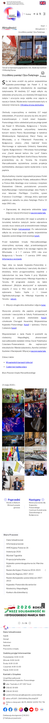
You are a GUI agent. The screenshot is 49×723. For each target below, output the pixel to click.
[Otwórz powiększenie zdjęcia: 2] (36, 395)
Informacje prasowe (15, 544)
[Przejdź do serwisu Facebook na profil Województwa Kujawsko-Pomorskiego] (5, 709)
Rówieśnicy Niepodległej (17, 588)
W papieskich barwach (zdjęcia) (19, 362)
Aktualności (40, 29)
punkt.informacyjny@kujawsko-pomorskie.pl (24, 695)
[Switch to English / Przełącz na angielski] (43, 2)
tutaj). (37, 236)
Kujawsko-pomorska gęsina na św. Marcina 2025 (24, 564)
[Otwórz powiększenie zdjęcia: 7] (13, 439)
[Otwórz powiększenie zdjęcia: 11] (13, 468)
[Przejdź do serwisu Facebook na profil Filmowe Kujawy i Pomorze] (16, 709)
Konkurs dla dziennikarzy (17, 592)
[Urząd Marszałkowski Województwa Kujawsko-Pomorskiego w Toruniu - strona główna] (12, 13)
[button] (24, 610)
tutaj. (43, 305)
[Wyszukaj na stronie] (24, 14)
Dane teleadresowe (14, 540)
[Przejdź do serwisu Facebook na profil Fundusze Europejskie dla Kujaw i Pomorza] (10, 709)
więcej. (13, 299)
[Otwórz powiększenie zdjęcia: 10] (36, 453)
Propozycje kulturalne (15, 559)
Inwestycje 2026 (13, 551)
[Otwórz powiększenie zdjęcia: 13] (13, 482)
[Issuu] (36, 709)
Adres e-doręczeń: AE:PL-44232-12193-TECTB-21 (25, 703)
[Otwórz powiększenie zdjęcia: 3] (13, 410)
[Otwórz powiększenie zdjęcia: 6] (36, 424)
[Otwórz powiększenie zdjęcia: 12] (36, 468)
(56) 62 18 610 (12, 691)
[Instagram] (21, 709)
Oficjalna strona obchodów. (32, 105)
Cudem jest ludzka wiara (16, 367)
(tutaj (43, 318)
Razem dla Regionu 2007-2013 (19, 574)
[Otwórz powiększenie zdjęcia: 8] (36, 439)
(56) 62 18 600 (12, 687)
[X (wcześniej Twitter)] (26, 709)
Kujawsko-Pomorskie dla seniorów (21, 584)
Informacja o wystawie (12, 259)
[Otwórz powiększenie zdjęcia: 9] (13, 453)
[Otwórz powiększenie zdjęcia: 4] (36, 410)
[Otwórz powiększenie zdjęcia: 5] (13, 424)
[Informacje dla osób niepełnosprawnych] (38, 14)
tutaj (44, 209)
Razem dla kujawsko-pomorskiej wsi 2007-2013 (24, 579)
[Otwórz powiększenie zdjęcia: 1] (13, 395)
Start (43, 26)
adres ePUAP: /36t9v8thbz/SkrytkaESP (22, 698)
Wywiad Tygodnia (14, 555)
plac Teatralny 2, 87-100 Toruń (18, 684)
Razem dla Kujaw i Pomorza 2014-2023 (23, 570)
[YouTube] (31, 709)
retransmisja (24, 229)
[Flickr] (42, 709)
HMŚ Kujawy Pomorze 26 (17, 548)
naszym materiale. (38, 213)
